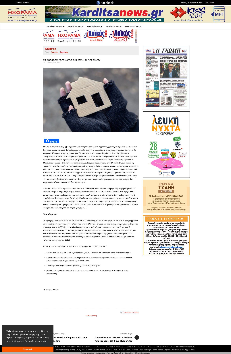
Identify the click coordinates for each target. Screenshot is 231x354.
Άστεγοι (54, 52)
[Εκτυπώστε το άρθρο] (121, 312)
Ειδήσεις (50, 48)
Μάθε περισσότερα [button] (38, 341)
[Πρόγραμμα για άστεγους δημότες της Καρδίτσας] (91, 100)
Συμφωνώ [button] (27, 349)
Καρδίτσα (64, 52)
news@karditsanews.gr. (185, 346)
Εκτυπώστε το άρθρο (131, 312)
